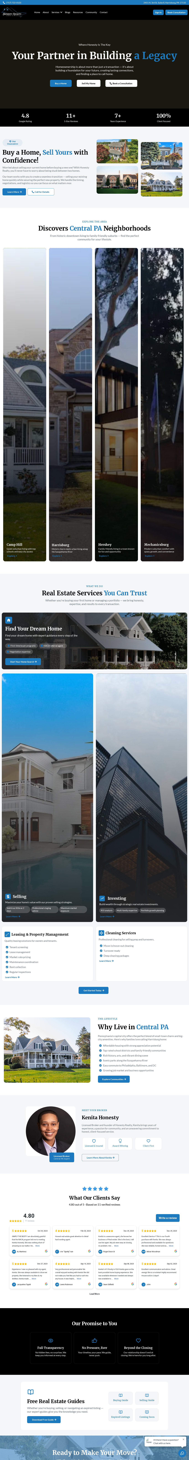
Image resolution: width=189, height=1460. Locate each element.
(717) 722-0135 (13, 2)
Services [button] (56, 12)
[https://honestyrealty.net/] (13, 12)
